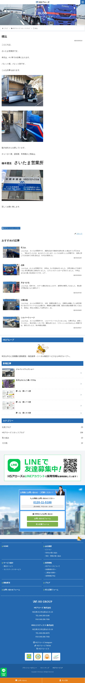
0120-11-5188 (42, 502)
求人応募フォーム (42, 524)
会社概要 (48, 546)
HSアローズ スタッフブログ (12, 228)
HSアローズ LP (58, 668)
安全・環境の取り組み (53, 556)
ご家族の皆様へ (50, 572)
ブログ (47, 583)
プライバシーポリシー (29, 668)
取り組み (42, 438)
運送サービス (8, 566)
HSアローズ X (43, 649)
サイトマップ (44, 668)
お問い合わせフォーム (42, 518)
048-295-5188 (44, 616)
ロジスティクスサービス (12, 569)
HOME (5, 546)
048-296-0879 (44, 633)
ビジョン (48, 549)
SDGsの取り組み (51, 553)
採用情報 (48, 563)
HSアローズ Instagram (43, 642)
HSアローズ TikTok (44, 646)
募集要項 (6, 583)
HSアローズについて (52, 566)
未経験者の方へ (50, 569)
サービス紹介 (8, 563)
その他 (42, 443)
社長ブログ (42, 427)
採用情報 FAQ (50, 576)
